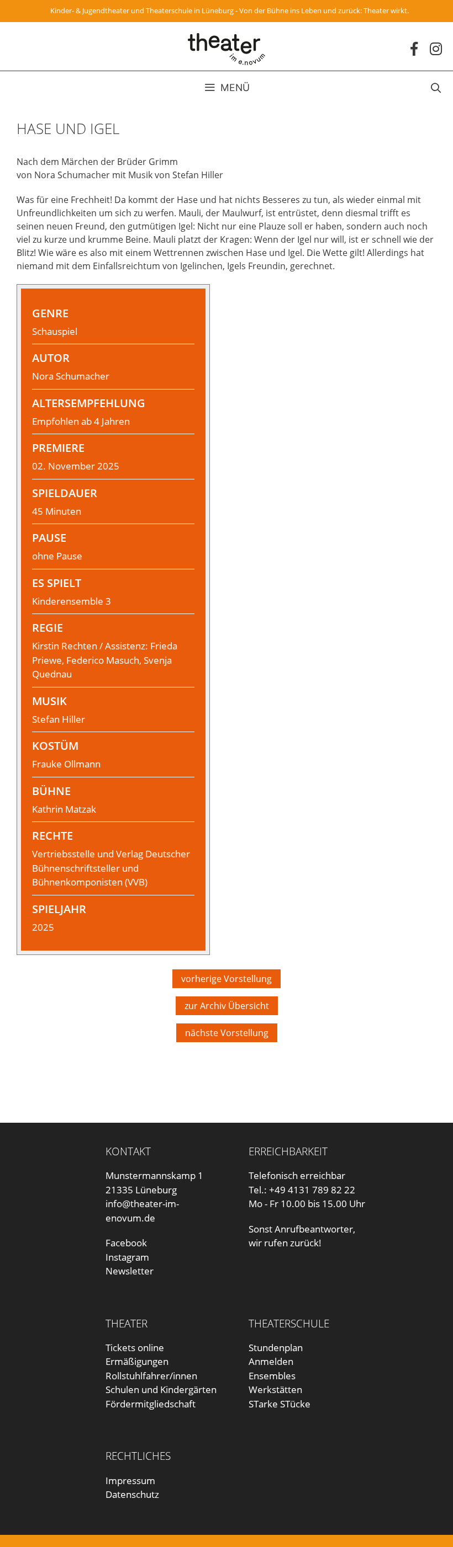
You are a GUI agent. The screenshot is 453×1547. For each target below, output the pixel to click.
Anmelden (271, 1361)
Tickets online (135, 1347)
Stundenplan (276, 1347)
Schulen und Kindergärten (161, 1389)
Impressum (130, 1480)
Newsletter (130, 1271)
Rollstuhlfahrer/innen (151, 1375)
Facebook (126, 1242)
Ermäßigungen (137, 1361)
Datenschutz (132, 1494)
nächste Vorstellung (226, 1033)
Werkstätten (275, 1389)
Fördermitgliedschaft (151, 1403)
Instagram (127, 1257)
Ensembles (272, 1375)
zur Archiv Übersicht (227, 1006)
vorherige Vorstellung (226, 979)
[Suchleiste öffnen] (435, 87)
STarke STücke (279, 1403)
